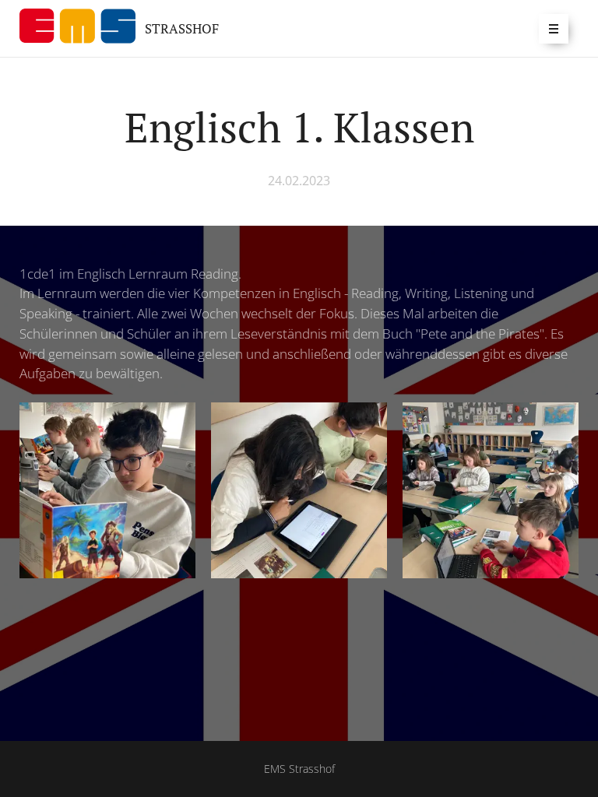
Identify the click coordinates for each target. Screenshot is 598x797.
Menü (553, 29)
